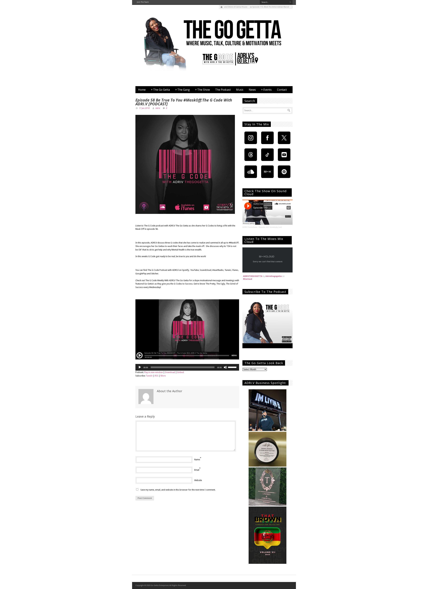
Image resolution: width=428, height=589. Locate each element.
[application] (187, 367)
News (252, 89)
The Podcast (223, 89)
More (163, 375)
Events (266, 89)
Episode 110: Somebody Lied (270, 227)
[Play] (139, 367)
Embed (180, 372)
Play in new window (153, 372)
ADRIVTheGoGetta (249, 227)
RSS (156, 375)
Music (239, 89)
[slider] (232, 367)
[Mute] (225, 367)
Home (142, 89)
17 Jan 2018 (144, 108)
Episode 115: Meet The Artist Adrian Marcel (256, 7)
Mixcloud (247, 279)
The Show (202, 89)
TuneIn (149, 375)
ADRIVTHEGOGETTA (252, 276)
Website (198, 480)
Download (170, 372)
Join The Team (143, 2)
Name (197, 459)
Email (196, 470)
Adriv (157, 108)
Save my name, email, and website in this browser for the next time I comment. (178, 489)
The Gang (182, 89)
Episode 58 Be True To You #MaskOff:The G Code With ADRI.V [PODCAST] (183, 102)
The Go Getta (160, 89)
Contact (282, 89)
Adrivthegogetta (273, 276)
